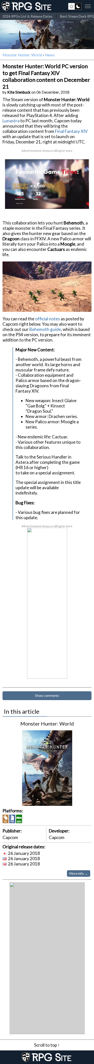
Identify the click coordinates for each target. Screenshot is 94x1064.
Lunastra (11, 120)
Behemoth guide (45, 329)
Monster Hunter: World (22, 55)
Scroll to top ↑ (47, 1045)
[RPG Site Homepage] (27, 6)
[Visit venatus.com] (81, 201)
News (50, 55)
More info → (78, 873)
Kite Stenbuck (19, 92)
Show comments (47, 696)
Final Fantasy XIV (71, 131)
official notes (47, 318)
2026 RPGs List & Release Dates (27, 16)
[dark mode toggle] (74, 6)
